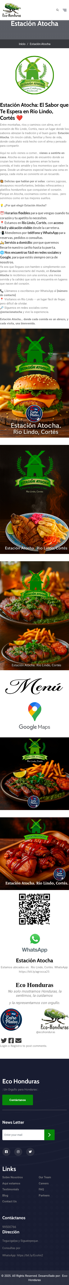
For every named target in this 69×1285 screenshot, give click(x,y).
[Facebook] (11, 1040)
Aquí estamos (11, 1183)
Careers (44, 1183)
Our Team (45, 1177)
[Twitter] (4, 1040)
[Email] (18, 1040)
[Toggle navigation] (64, 10)
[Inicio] (11, 9)
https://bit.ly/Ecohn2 (30, 1255)
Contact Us (9, 1201)
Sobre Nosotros (12, 1177)
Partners (44, 1195)
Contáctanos (17, 1100)
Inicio (22, 44)
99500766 (9, 1227)
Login (3, 1045)
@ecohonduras (45, 1032)
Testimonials (10, 1189)
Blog (5, 1195)
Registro (16, 1045)
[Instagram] (18, 1152)
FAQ (41, 1189)
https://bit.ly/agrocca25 (34, 971)
